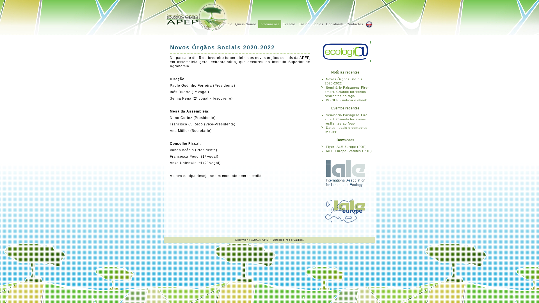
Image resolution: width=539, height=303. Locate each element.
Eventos (289, 24)
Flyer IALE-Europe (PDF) (346, 146)
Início (227, 24)
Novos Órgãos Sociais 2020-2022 (222, 47)
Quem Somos (246, 24)
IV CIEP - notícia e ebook (346, 100)
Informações (270, 24)
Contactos (355, 24)
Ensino (304, 24)
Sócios (317, 24)
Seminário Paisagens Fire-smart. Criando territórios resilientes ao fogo (347, 92)
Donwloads (335, 24)
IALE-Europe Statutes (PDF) (349, 151)
